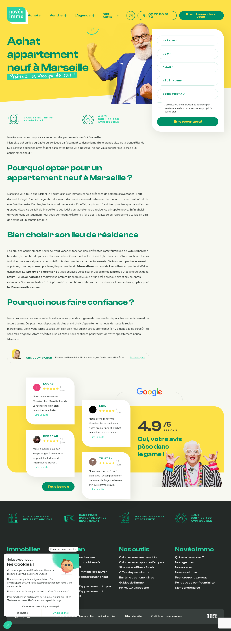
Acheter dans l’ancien (79, 557)
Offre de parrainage (134, 572)
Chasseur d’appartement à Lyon (87, 586)
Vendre (56, 15)
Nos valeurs (183, 567)
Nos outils (107, 15)
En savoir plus (137, 357)
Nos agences (184, 562)
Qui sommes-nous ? (189, 557)
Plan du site (133, 616)
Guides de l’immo (131, 582)
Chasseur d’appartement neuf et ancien (85, 579)
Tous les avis (58, 487)
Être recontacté (188, 121)
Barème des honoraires (136, 577)
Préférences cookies (166, 616)
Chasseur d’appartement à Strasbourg (83, 593)
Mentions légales (187, 587)
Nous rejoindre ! (186, 572)
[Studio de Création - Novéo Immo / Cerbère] (212, 616)
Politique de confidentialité (195, 582)
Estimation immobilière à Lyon (85, 571)
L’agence (83, 15)
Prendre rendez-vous (200, 15)
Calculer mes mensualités (138, 557)
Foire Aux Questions (134, 587)
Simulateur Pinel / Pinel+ (136, 567)
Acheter (35, 15)
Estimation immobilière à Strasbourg (81, 564)
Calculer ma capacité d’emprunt (143, 562)
